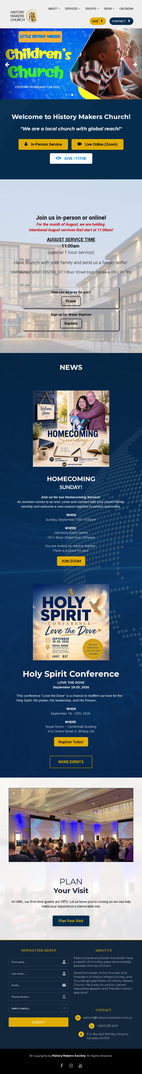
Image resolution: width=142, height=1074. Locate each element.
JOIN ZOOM (71, 561)
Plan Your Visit (71, 921)
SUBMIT (38, 1022)
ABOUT (52, 8)
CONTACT (119, 21)
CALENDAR (126, 8)
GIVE (95, 21)
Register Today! (71, 742)
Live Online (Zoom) (101, 144)
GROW (108, 8)
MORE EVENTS (71, 762)
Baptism (71, 323)
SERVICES (71, 8)
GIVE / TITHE (75, 158)
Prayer (71, 301)
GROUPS (90, 8)
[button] (10, 63)
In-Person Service (46, 144)
